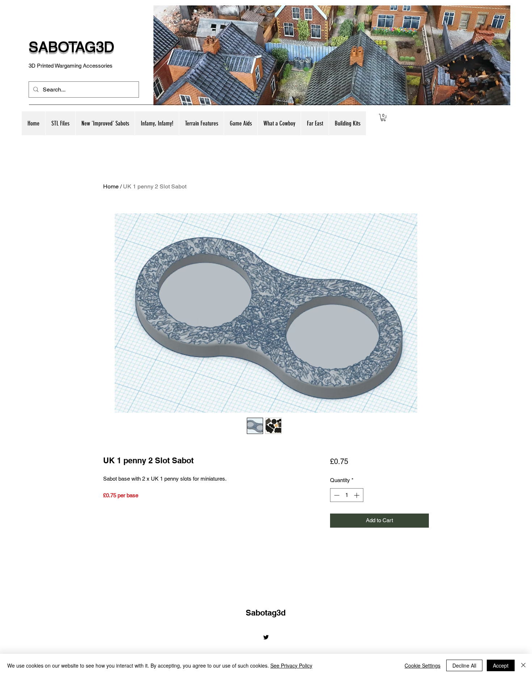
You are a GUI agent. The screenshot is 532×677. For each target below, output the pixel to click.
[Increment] (357, 495)
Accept (500, 665)
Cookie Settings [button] (422, 665)
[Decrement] (336, 495)
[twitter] (266, 637)
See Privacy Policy (291, 665)
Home (111, 186)
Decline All (464, 665)
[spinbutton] (346, 495)
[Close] (523, 665)
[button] (105, 123)
